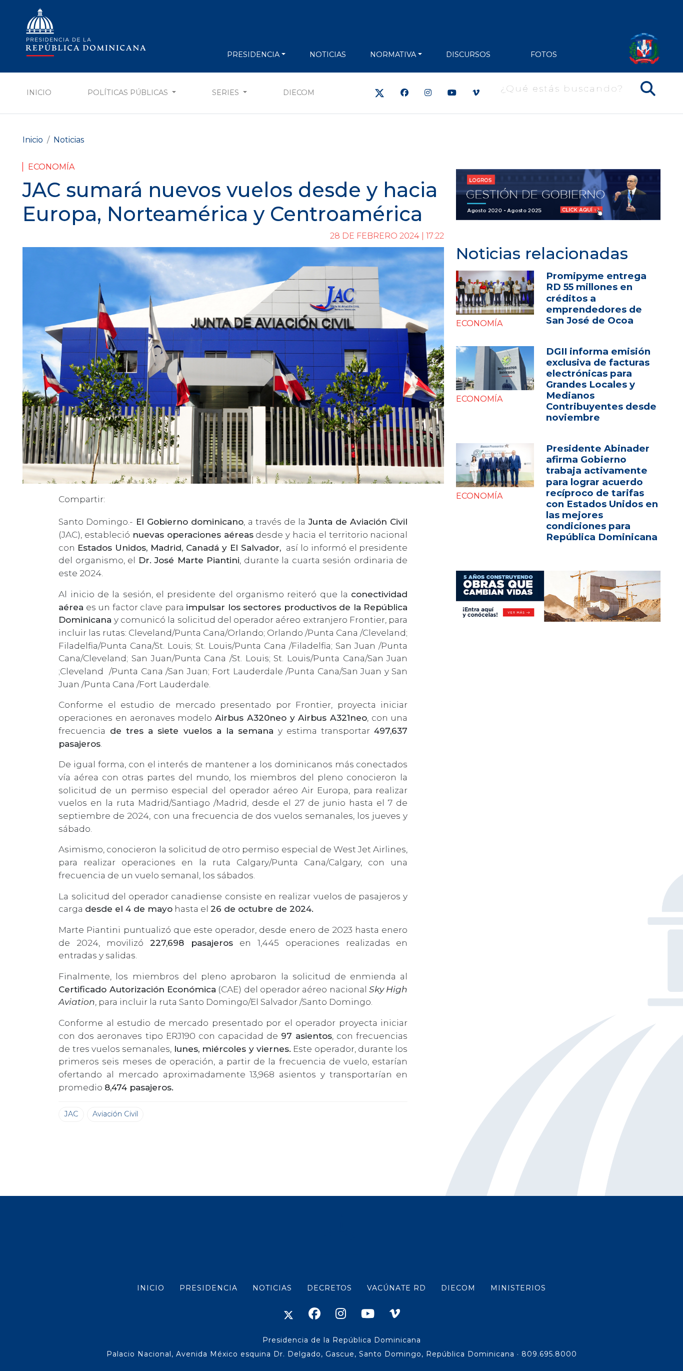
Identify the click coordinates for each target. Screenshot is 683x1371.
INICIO (150, 1287)
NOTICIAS (328, 54)
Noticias (69, 140)
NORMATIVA (393, 54)
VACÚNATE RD (396, 1287)
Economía (51, 167)
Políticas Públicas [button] (129, 92)
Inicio (39, 92)
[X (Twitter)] (379, 93)
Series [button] (226, 92)
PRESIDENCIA (253, 54)
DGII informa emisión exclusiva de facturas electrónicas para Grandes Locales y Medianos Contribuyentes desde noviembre (601, 384)
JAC (71, 1113)
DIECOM (298, 92)
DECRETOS (329, 1287)
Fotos (543, 54)
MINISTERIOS (518, 1287)
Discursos (468, 54)
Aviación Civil (115, 1113)
